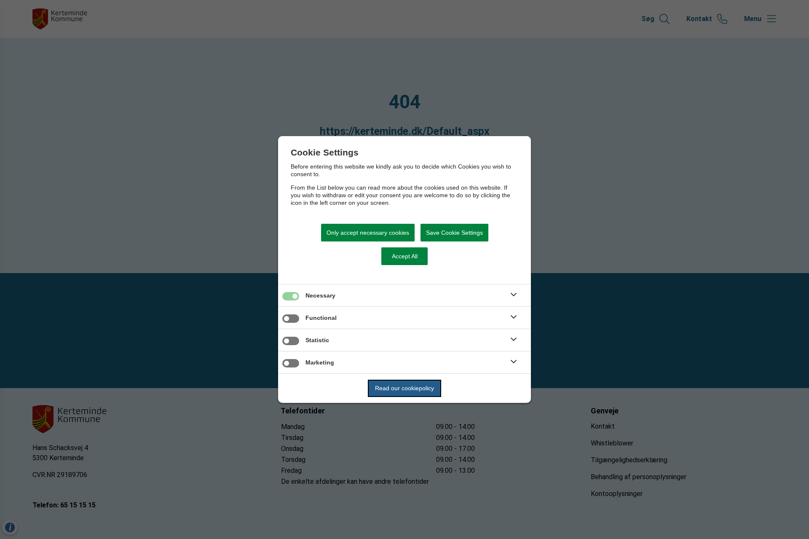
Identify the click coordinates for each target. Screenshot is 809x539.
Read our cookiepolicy (404, 388)
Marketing (319, 362)
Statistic (317, 340)
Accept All (405, 256)
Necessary (320, 295)
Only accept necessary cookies (368, 232)
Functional (321, 317)
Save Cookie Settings (454, 232)
